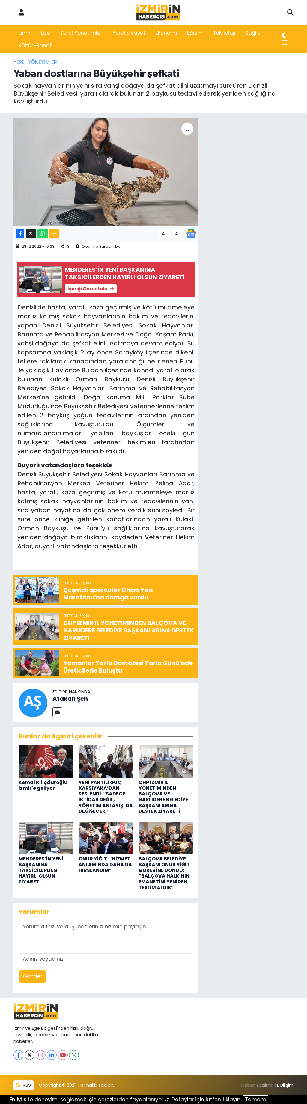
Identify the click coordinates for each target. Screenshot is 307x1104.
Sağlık (252, 33)
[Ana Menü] (285, 43)
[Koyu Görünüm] (284, 36)
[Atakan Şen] (33, 702)
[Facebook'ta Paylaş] (20, 234)
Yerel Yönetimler (81, 33)
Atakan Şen (70, 698)
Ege (45, 33)
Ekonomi (166, 33)
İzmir (25, 33)
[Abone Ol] (191, 233)
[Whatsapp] (74, 1055)
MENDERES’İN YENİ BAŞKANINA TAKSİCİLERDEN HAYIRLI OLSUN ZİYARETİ (41, 870)
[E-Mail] (57, 712)
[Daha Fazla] (54, 234)
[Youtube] (63, 1055)
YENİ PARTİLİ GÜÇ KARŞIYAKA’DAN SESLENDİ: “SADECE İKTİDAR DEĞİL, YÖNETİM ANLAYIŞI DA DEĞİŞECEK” (106, 797)
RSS (26, 1085)
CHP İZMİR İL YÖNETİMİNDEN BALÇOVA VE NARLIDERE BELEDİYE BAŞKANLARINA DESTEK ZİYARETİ (163, 797)
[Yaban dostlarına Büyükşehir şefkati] (105, 172)
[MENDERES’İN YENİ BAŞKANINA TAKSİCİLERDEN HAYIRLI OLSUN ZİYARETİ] (46, 837)
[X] (29, 1055)
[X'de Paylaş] (31, 234)
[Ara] (290, 12)
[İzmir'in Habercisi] (158, 13)
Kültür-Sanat (35, 45)
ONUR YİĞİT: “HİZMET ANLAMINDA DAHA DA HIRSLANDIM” (105, 864)
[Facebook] (18, 1055)
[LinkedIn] (52, 1055)
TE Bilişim (284, 1085)
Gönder (32, 976)
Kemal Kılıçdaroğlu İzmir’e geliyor (43, 785)
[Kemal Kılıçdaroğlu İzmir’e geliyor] (46, 761)
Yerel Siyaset (128, 33)
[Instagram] (41, 1055)
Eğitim (195, 33)
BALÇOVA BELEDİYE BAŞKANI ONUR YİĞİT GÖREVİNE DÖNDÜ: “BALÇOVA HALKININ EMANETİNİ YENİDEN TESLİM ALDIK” (164, 873)
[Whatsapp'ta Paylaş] (42, 234)
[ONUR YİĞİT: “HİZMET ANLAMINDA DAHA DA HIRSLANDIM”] (106, 837)
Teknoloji (224, 33)
